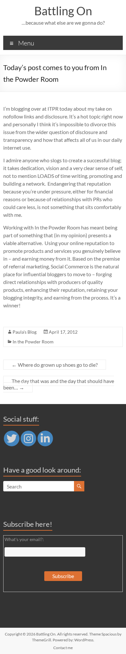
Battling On (63, 11)
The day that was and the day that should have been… (58, 384)
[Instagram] (28, 438)
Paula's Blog (25, 332)
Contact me (63, 647)
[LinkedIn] (45, 438)
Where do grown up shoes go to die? (55, 365)
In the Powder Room (33, 341)
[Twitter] (11, 438)
